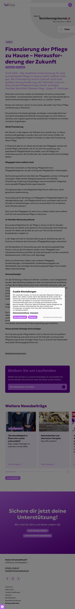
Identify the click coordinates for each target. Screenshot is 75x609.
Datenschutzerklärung (21, 313)
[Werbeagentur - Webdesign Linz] (74, 606)
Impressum (34, 313)
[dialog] (37, 305)
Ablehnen (32, 317)
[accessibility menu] (2, 606)
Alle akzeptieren (20, 317)
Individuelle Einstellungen (52, 317)
